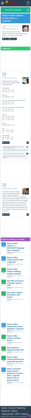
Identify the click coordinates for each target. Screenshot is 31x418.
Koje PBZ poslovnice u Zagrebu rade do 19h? (15, 283)
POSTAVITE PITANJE (13, 10)
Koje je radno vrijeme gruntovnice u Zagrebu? (15, 259)
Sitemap (24, 414)
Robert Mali (9, 265)
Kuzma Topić (14, 77)
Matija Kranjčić (15, 188)
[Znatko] (10, 2)
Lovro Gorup (9, 343)
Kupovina (20, 252)
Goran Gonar (21, 153)
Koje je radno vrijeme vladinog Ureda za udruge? (14, 271)
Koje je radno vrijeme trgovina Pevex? (13, 338)
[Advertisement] (15, 60)
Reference (5, 411)
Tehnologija (20, 382)
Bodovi (14, 411)
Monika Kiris (9, 383)
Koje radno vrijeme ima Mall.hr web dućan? (14, 294)
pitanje (8, 26)
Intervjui (12, 408)
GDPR (17, 414)
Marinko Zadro (10, 253)
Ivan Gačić (9, 300)
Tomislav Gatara (20, 146)
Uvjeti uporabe (7, 414)
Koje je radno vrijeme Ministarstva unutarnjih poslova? (15, 150)
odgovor (8, 77)
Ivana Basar (9, 288)
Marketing (21, 408)
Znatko (16, 28)
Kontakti (15, 26)
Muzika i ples (15, 153)
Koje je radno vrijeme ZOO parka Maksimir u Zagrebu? (15, 326)
